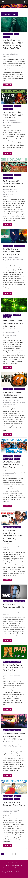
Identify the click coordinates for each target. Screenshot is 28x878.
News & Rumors (6, 36)
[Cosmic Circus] (14, 5)
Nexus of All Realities (10, 332)
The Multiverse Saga (13, 54)
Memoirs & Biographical (15, 612)
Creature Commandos (12, 191)
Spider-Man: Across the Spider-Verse (11, 334)
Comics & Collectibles (8, 106)
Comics (5, 122)
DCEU (23, 472)
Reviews (10, 108)
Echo (4, 261)
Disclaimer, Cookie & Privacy (11, 868)
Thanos (7, 54)
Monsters (14, 192)
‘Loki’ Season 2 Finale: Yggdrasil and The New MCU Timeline (13, 323)
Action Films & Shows (8, 546)
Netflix (22, 612)
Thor (19, 335)
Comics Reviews (18, 106)
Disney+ (18, 53)
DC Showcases (12, 122)
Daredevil (18, 259)
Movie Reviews (12, 527)
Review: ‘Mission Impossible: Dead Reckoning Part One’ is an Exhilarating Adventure (13, 535)
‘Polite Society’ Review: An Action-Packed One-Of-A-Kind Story (13, 667)
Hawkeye (7, 261)
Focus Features (17, 675)
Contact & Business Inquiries (14, 865)
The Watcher (15, 335)
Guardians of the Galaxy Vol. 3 (9, 747)
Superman (16, 811)
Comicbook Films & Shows (9, 259)
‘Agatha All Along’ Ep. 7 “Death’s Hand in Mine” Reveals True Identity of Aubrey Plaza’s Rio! (13, 44)
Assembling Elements (7, 34)
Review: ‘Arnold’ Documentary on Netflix (13, 605)
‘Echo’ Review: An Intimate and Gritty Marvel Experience (11, 252)
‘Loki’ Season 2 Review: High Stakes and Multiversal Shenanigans (13, 395)
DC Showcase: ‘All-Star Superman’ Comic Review (14, 803)
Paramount (5, 547)
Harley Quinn (19, 122)
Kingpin (11, 261)
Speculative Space (7, 317)
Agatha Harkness (8, 53)
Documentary (7, 612)
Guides (10, 314)
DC (8, 122)
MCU (4, 54)
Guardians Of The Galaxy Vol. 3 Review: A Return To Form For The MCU (14, 736)
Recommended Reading (12, 124)
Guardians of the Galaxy (8, 745)
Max (11, 192)
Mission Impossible (18, 546)
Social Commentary (7, 125)
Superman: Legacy (7, 813)
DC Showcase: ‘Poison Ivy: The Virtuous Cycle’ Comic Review (13, 115)
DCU (4, 473)
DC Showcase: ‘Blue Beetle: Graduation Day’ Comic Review (13, 464)
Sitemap (23, 868)
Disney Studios (19, 744)
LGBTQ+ (4, 124)
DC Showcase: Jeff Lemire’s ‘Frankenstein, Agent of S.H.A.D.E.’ (13, 183)
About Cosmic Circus (14, 863)
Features (16, 34)
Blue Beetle (6, 472)
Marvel (22, 53)
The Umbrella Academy (8, 676)
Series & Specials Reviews (19, 245)
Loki (20, 331)
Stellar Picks (17, 458)
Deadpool (14, 53)
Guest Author (16, 51)
